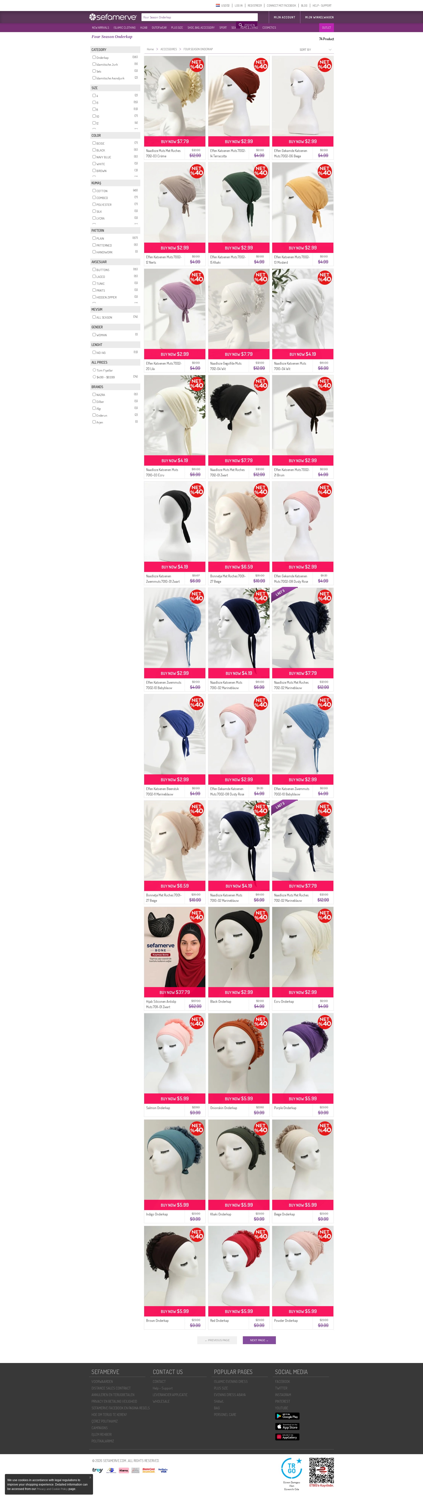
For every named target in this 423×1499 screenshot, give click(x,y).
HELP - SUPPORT (322, 5)
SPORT (223, 27)
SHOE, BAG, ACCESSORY (201, 27)
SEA (233, 27)
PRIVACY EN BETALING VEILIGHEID (114, 1401)
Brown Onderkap (157, 1320)
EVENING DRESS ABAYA (230, 1395)
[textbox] (188, 17)
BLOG (304, 5)
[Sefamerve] (114, 17)
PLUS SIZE (177, 27)
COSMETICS (269, 27)
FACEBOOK (282, 1381)
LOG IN (239, 5)
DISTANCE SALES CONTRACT (111, 1388)
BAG (217, 1408)
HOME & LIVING (249, 27)
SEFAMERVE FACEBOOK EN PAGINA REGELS (121, 1408)
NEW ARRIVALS (100, 27)
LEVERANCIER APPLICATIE (170, 1395)
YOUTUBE (281, 1408)
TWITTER (281, 1388)
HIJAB (143, 27)
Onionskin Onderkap (223, 1108)
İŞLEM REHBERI (102, 1434)
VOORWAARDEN (102, 1381)
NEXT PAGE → (259, 1340)
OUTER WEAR (159, 27)
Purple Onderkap (285, 1108)
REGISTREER (255, 5)
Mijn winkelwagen (319, 17)
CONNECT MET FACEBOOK (281, 5)
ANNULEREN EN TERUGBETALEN (113, 1395)
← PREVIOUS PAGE (217, 1340)
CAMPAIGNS (100, 1428)
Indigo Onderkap (157, 1214)
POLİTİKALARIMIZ (103, 1441)
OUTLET (326, 27)
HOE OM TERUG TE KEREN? (109, 1414)
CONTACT (159, 1381)
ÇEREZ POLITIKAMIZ (105, 1421)
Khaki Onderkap (220, 1214)
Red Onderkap (219, 1320)
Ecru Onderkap (284, 1001)
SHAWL (219, 1401)
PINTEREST (282, 1401)
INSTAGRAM (283, 1395)
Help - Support (163, 1388)
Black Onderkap (220, 1001)
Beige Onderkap (284, 1214)
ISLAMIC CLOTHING (125, 27)
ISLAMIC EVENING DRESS (231, 1381)
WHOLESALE (161, 1401)
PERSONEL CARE (225, 1414)
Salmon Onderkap (158, 1108)
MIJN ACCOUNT (284, 17)
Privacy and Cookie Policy (52, 1488)
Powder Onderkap (286, 1320)
